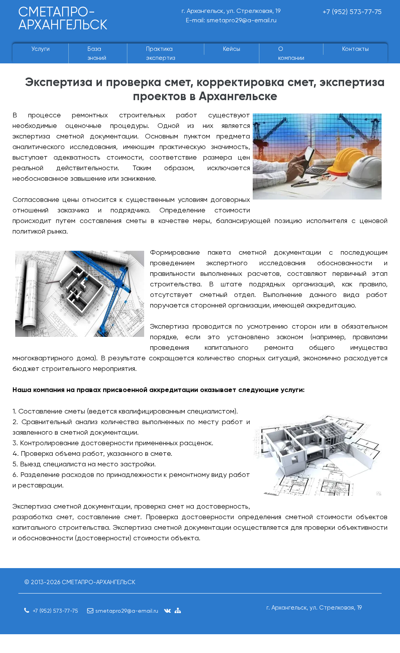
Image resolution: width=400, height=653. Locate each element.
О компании (291, 53)
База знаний (97, 53)
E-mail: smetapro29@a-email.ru (231, 20)
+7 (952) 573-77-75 (352, 11)
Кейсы (231, 48)
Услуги (40, 48)
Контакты (355, 48)
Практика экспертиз (160, 53)
